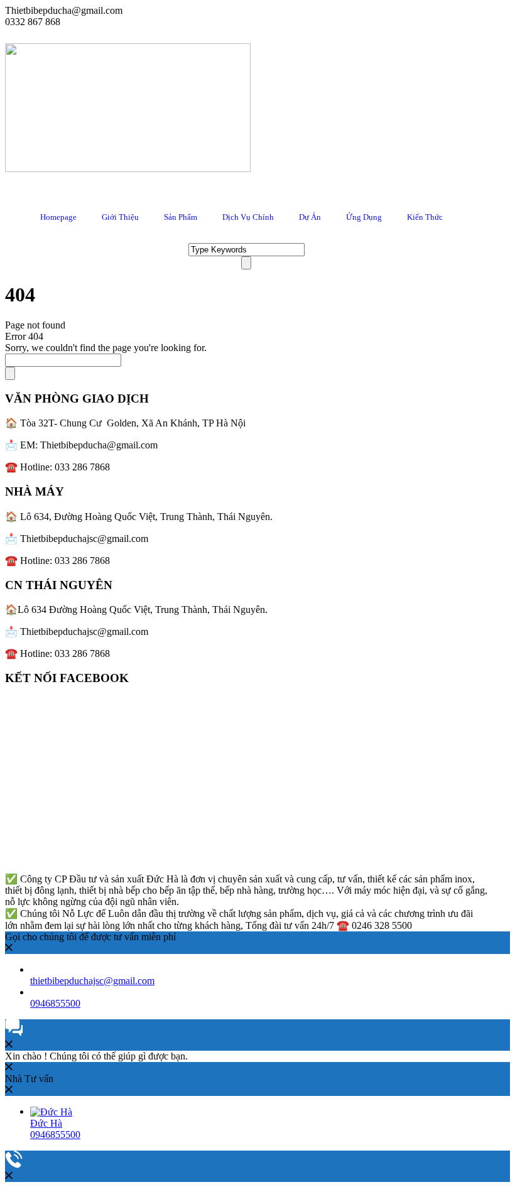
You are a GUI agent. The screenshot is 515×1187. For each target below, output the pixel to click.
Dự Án (310, 217)
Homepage (58, 217)
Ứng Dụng (364, 217)
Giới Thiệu (120, 217)
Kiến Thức (425, 217)
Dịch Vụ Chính (248, 217)
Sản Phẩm (180, 217)
